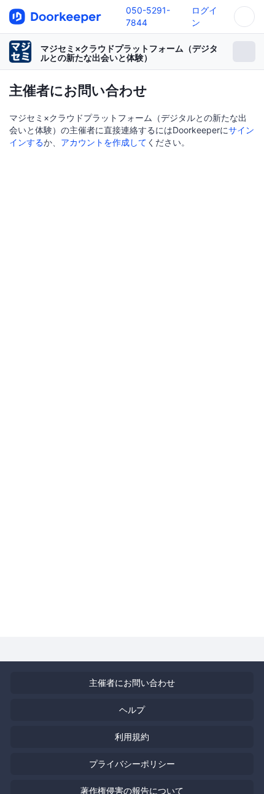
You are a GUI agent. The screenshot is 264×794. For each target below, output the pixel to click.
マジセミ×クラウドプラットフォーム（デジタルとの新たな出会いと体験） (129, 53)
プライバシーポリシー (132, 763)
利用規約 (132, 736)
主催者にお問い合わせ (132, 682)
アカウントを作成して (104, 142)
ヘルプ (132, 709)
